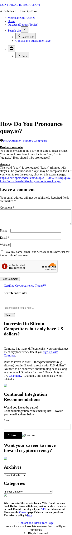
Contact (23, 512)
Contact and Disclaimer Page (32, 40)
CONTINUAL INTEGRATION (20, 4)
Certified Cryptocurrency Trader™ (25, 285)
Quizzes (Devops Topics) (23, 24)
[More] (11, 49)
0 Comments (39, 140)
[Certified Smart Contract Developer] (5, 459)
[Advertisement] (36, 88)
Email (4, 237)
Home (11, 21)
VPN (43, 509)
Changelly (15, 375)
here (29, 515)
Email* (8, 420)
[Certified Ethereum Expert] (5, 495)
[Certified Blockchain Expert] (5, 386)
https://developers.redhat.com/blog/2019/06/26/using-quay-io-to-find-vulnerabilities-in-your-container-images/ (35, 179)
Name (5, 230)
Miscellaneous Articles (21, 17)
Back (24, 56)
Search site (14, 30)
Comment (7, 207)
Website (5, 244)
